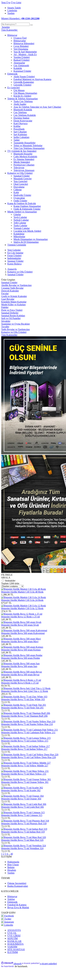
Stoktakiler (10, 580)
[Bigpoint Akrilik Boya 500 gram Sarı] (20, 663)
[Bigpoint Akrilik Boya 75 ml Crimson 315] (23, 812)
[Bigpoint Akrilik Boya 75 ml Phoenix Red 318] (25, 820)
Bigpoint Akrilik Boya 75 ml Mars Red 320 (22, 840)
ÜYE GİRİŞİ (13, 935)
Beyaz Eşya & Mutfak (18, 907)
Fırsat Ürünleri (14, 255)
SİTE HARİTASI (16, 949)
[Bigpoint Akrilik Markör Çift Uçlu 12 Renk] (23, 605)
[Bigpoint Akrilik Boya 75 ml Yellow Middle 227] (26, 763)
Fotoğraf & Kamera (16, 904)
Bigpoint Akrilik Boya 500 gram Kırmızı (21, 649)
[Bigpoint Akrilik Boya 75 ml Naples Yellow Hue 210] (28, 721)
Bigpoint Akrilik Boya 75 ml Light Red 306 (22, 807)
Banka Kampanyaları (17, 886)
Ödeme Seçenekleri (16, 883)
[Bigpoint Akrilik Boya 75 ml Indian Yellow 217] (25, 746)
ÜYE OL (12, 933)
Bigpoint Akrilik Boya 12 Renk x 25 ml (20, 616)
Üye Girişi (16, 2)
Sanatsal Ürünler (15, 274)
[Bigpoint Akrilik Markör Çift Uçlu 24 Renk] (23, 597)
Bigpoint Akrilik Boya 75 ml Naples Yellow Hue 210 (27, 724)
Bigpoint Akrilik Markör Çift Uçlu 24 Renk (22, 600)
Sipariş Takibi (14, 7)
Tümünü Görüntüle (16, 244)
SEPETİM (12, 938)
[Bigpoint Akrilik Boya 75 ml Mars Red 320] (23, 837)
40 (11, 854)
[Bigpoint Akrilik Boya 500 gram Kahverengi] (24, 630)
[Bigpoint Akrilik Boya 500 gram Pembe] (21, 655)
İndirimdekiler (14, 258)
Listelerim (12, 10)
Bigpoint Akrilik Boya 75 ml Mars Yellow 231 (23, 774)
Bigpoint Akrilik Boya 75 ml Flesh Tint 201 (22, 707)
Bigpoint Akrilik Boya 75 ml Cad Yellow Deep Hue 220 (28, 757)
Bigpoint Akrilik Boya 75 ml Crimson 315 (21, 815)
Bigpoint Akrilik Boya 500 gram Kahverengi (23, 633)
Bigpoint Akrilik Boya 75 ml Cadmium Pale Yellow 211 (28, 732)
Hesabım (11, 870)
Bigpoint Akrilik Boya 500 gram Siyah (20, 625)
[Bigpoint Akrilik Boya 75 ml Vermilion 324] (23, 845)
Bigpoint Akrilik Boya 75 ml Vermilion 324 (22, 848)
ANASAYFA (14, 930)
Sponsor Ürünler (15, 261)
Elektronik (12, 902)
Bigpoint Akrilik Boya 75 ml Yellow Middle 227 (24, 765)
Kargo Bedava (14, 263)
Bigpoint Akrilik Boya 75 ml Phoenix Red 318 (24, 823)
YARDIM (12, 946)
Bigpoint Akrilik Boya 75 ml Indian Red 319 (23, 831)
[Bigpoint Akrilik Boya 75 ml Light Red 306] (23, 804)
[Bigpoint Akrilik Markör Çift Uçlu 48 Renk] (23, 589)
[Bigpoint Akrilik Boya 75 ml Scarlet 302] (22, 787)
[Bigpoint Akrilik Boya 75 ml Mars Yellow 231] (25, 771)
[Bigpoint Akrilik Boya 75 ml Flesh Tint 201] (23, 705)
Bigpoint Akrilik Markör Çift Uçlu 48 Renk (22, 592)
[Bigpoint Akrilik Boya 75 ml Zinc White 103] (24, 696)
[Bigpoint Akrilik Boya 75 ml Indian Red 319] (24, 829)
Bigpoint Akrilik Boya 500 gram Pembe (20, 658)
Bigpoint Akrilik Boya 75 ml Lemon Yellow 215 (24, 740)
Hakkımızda (13, 862)
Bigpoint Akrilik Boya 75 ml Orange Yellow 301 (25, 782)
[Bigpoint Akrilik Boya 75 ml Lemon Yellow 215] (26, 738)
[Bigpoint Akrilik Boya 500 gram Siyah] (21, 622)
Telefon (11, 899)
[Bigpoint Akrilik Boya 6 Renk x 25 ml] (21, 680)
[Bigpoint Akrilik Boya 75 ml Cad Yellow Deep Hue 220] (29, 754)
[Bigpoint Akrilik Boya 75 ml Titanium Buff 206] (25, 713)
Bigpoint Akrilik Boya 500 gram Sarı (19, 666)
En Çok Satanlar (15, 252)
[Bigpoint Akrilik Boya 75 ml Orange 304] (22, 796)
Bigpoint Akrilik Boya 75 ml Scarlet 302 (21, 790)
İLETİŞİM (12, 952)
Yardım (10, 13)
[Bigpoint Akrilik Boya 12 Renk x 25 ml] (21, 614)
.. (9, 854)
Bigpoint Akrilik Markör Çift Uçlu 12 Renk (22, 608)
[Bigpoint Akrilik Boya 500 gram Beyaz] (21, 672)
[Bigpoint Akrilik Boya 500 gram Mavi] (21, 638)
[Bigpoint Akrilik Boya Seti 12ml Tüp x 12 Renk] (25, 688)
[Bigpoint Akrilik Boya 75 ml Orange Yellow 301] (26, 779)
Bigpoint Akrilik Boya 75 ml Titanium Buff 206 (24, 716)
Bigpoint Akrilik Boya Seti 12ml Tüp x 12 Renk (24, 691)
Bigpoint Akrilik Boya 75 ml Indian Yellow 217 (24, 749)
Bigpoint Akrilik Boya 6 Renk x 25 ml (20, 683)
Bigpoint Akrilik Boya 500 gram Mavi (19, 641)
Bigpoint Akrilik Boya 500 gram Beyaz (20, 674)
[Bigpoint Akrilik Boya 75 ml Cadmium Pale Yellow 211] (29, 729)
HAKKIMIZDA (15, 944)
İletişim (10, 867)
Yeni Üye (5, 2)
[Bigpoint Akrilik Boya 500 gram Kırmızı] (22, 647)
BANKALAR (14, 941)
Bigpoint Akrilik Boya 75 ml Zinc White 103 (23, 699)
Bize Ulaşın (13, 864)
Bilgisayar (12, 896)
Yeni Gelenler (14, 250)
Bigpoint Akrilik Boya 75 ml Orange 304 (21, 798)
